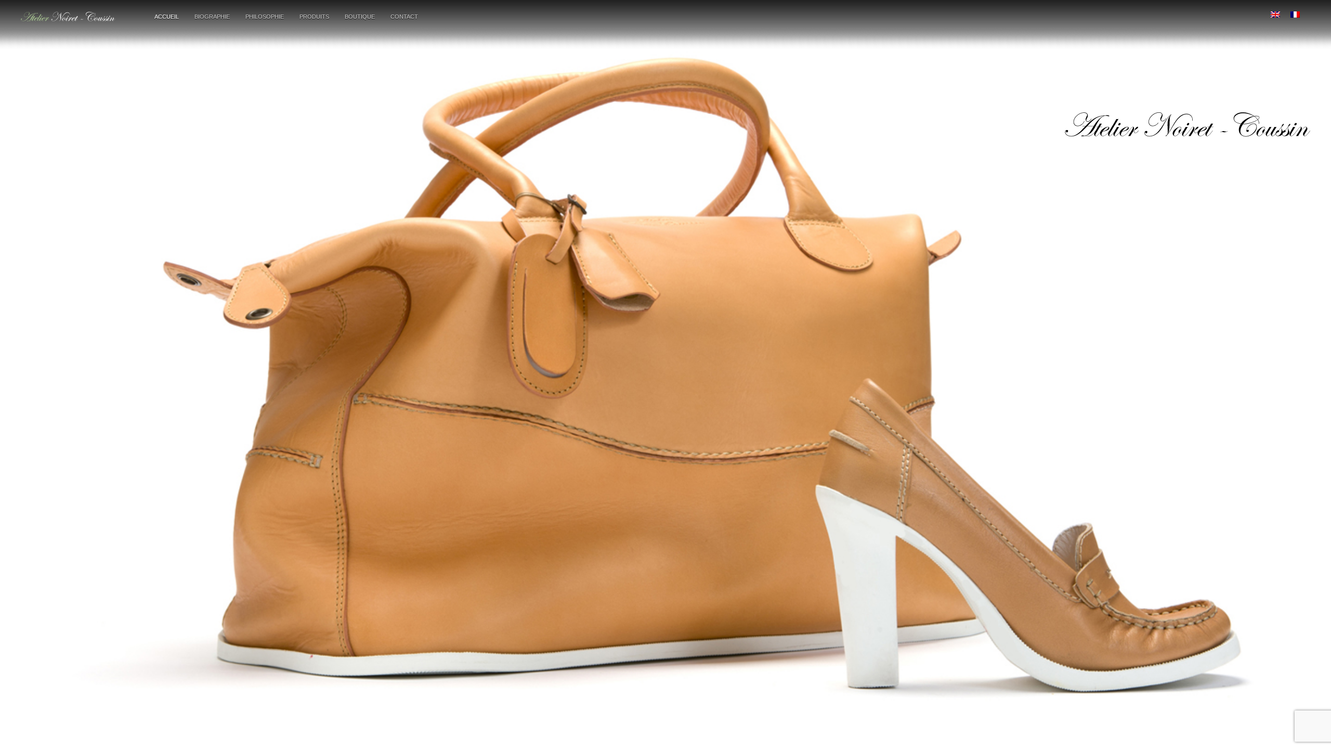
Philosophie (264, 17)
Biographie (212, 17)
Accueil (166, 17)
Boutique (360, 17)
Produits (314, 17)
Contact (404, 17)
